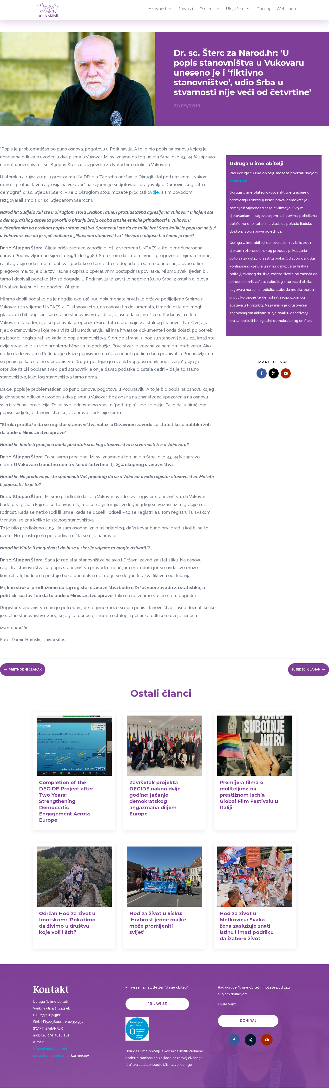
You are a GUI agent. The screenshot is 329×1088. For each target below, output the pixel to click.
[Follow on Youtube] (286, 373)
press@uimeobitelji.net (51, 1055)
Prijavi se (157, 1004)
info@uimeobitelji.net (50, 1049)
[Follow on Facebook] (262, 373)
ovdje (153, 192)
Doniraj (248, 1021)
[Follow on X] (274, 373)
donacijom (238, 181)
